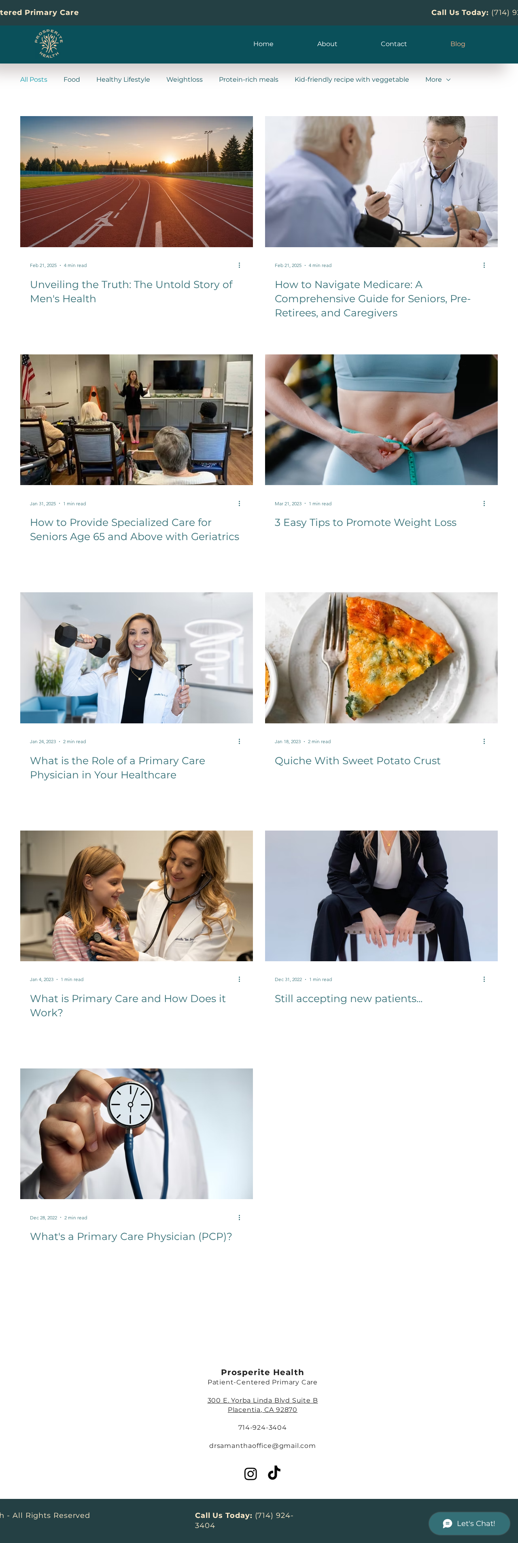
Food (72, 79)
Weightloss (184, 79)
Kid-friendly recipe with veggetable (352, 79)
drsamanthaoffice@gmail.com (262, 1446)
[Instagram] (250, 1473)
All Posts (33, 79)
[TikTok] (274, 1473)
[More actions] (242, 265)
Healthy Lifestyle (123, 79)
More (433, 79)
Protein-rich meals (248, 79)
